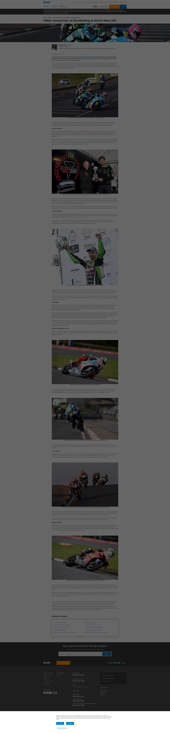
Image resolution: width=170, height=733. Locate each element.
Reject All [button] (70, 723)
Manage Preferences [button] (62, 727)
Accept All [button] (60, 723)
